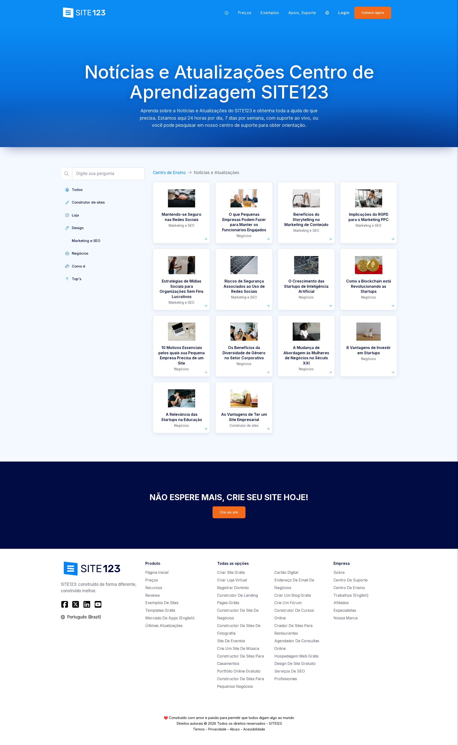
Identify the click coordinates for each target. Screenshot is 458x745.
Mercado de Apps (170, 618)
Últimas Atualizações (164, 625)
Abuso (235, 729)
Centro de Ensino (169, 172)
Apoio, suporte (302, 12)
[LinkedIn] (87, 604)
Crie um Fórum (288, 603)
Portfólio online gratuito (238, 671)
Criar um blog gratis (292, 595)
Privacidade (217, 729)
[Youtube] (98, 604)
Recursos (153, 588)
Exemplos (269, 12)
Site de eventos (231, 641)
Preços (244, 12)
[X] (76, 604)
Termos (199, 729)
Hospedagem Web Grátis (296, 656)
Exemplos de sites (161, 603)
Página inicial (156, 572)
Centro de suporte (350, 580)
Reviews (152, 595)
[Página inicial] (226, 12)
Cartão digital (286, 572)
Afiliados (341, 603)
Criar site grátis (231, 572)
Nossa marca (345, 618)
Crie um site (229, 512)
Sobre (339, 572)
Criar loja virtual (232, 580)
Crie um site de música (238, 648)
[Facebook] (65, 604)
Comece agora (372, 13)
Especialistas (344, 610)
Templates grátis (160, 610)
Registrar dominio (233, 588)
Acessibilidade (254, 729)
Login (343, 12)
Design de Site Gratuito (295, 663)
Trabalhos (351, 595)
